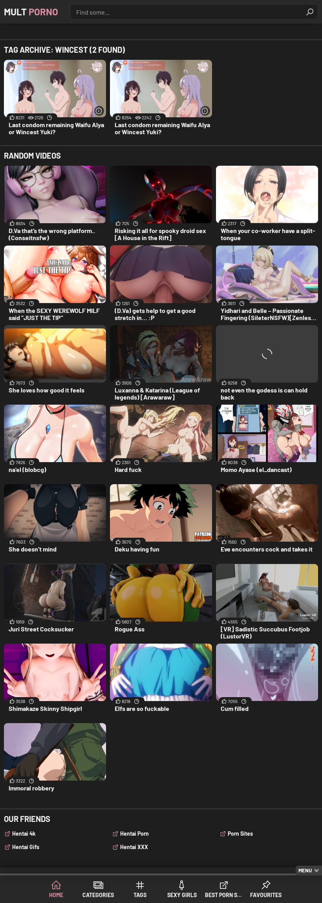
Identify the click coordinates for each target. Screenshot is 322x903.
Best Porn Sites (224, 895)
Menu (305, 870)
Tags (140, 895)
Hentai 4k (23, 833)
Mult (31, 11)
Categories (98, 895)
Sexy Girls (182, 895)
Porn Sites (240, 833)
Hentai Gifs (25, 847)
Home (56, 895)
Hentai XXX (134, 847)
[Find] (310, 12)
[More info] (99, 111)
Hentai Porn (134, 833)
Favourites (266, 895)
